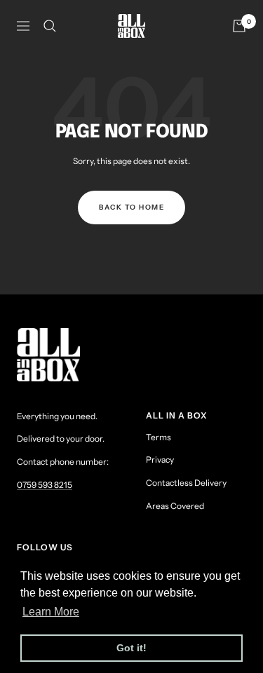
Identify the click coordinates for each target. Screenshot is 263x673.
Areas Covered (175, 506)
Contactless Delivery (186, 482)
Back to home (131, 207)
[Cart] (239, 26)
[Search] (49, 26)
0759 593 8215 (44, 485)
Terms (158, 437)
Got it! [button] (131, 647)
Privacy (160, 459)
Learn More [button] (50, 612)
